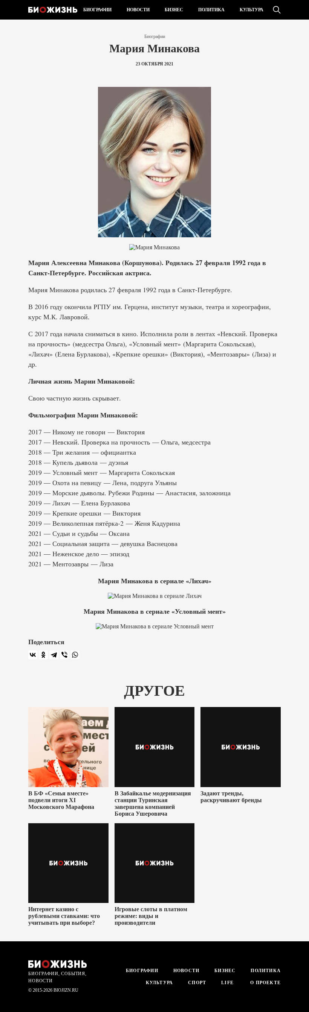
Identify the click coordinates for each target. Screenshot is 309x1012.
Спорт (197, 982)
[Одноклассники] (43, 654)
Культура (251, 9)
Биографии (97, 9)
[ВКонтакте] (32, 654)
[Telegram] (53, 654)
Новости (138, 9)
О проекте (265, 982)
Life (227, 982)
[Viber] (64, 654)
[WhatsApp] (75, 654)
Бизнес (174, 9)
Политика (211, 9)
